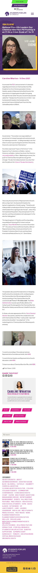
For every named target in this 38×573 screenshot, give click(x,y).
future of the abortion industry (24, 162)
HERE (29, 354)
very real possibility (8, 155)
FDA (13, 84)
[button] (32, 14)
